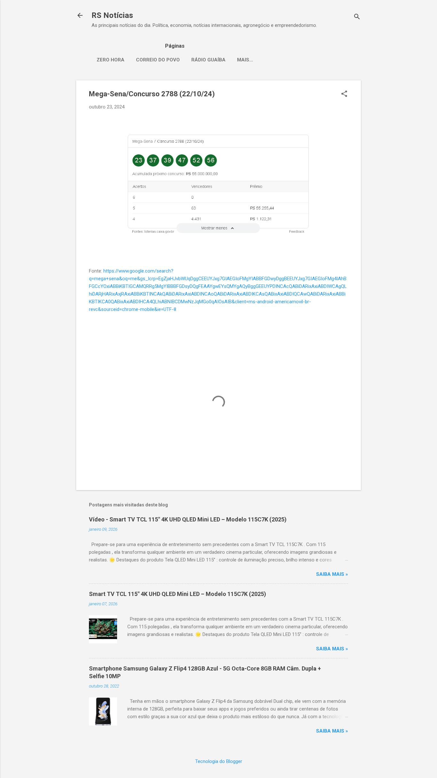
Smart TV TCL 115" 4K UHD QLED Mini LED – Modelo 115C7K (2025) (177, 594)
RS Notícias (112, 15)
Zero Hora (110, 60)
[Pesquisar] (357, 17)
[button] (344, 94)
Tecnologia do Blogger (218, 761)
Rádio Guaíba (208, 60)
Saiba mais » (332, 574)
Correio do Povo (158, 60)
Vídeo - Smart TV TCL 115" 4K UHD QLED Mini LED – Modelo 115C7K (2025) (188, 519)
